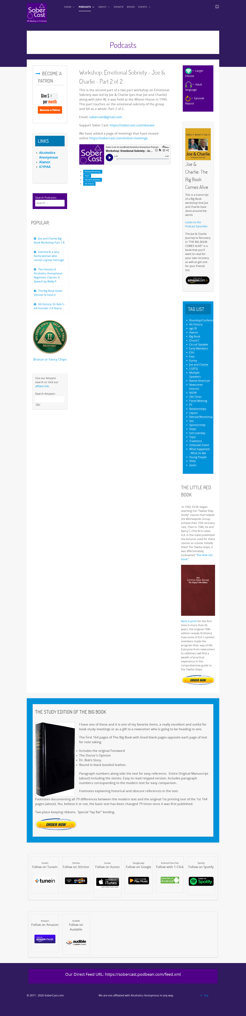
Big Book (194, 336)
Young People (198, 457)
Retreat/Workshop (93, 172)
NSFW (193, 392)
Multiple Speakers (92, 180)
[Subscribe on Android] (170, 880)
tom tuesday (197, 433)
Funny (193, 360)
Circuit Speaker (198, 344)
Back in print (189, 621)
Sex (191, 421)
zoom (192, 465)
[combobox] (50, 203)
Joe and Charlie (198, 364)
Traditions (195, 441)
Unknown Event (199, 445)
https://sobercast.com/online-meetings (118, 138)
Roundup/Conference (203, 320)
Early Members (198, 348)
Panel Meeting (198, 400)
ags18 (193, 328)
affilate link (42, 386)
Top (205, 995)
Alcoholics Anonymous (145, 995)
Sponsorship (197, 425)
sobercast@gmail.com (105, 117)
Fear (192, 356)
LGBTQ (193, 368)
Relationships (197, 408)
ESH (191, 352)
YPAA (192, 461)
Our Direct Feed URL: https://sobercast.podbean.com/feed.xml (123, 974)
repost (193, 412)
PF (190, 404)
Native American (199, 380)
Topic (87, 176)
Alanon (193, 332)
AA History (89, 184)
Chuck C (194, 340)
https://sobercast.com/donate (132, 125)
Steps (192, 429)
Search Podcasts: (46, 197)
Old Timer (195, 396)
